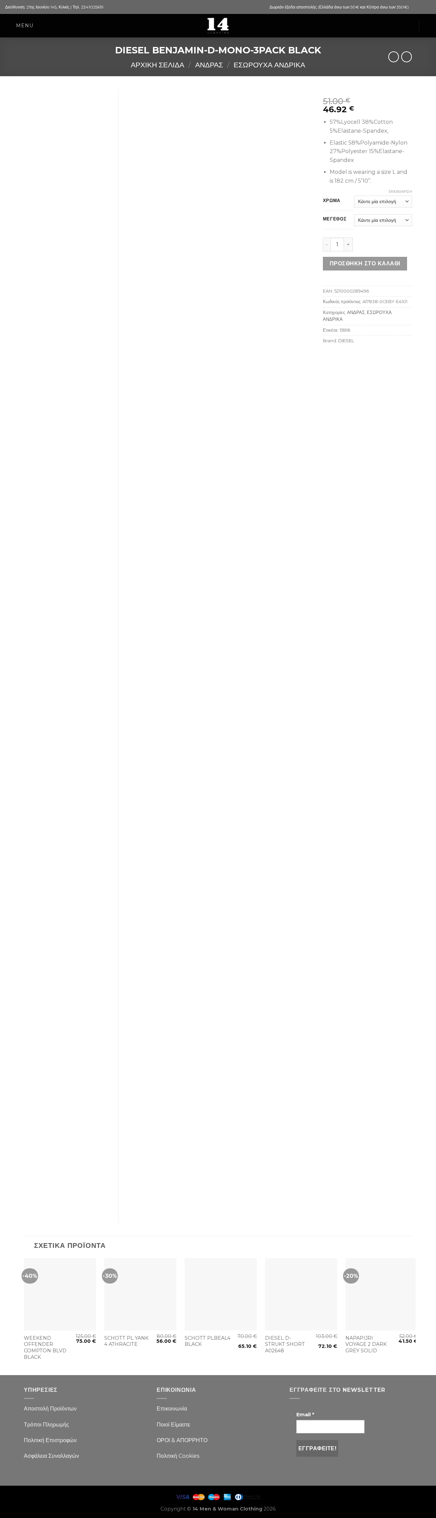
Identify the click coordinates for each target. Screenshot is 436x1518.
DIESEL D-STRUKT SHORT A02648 (285, 1344)
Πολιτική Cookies (178, 1456)
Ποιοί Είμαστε (173, 1424)
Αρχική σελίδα (157, 65)
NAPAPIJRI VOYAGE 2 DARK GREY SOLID (366, 1344)
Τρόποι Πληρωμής (46, 1424)
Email (305, 1415)
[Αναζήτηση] (428, 26)
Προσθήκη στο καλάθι (365, 263)
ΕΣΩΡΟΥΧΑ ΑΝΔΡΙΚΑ (269, 65)
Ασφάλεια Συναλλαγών (51, 1456)
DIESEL (346, 340)
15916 (345, 330)
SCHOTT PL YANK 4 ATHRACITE (126, 1341)
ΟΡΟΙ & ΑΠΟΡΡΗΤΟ (182, 1440)
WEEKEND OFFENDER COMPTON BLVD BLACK (45, 1347)
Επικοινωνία (172, 1408)
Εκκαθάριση (400, 191)
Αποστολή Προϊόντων (50, 1408)
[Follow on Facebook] (414, 7)
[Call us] (427, 7)
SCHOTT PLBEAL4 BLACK (207, 1341)
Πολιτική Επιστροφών (50, 1440)
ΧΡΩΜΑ (332, 200)
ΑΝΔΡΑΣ (209, 65)
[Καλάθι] (410, 25)
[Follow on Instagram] (421, 7)
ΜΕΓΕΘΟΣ (335, 219)
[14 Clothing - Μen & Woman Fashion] (218, 25)
